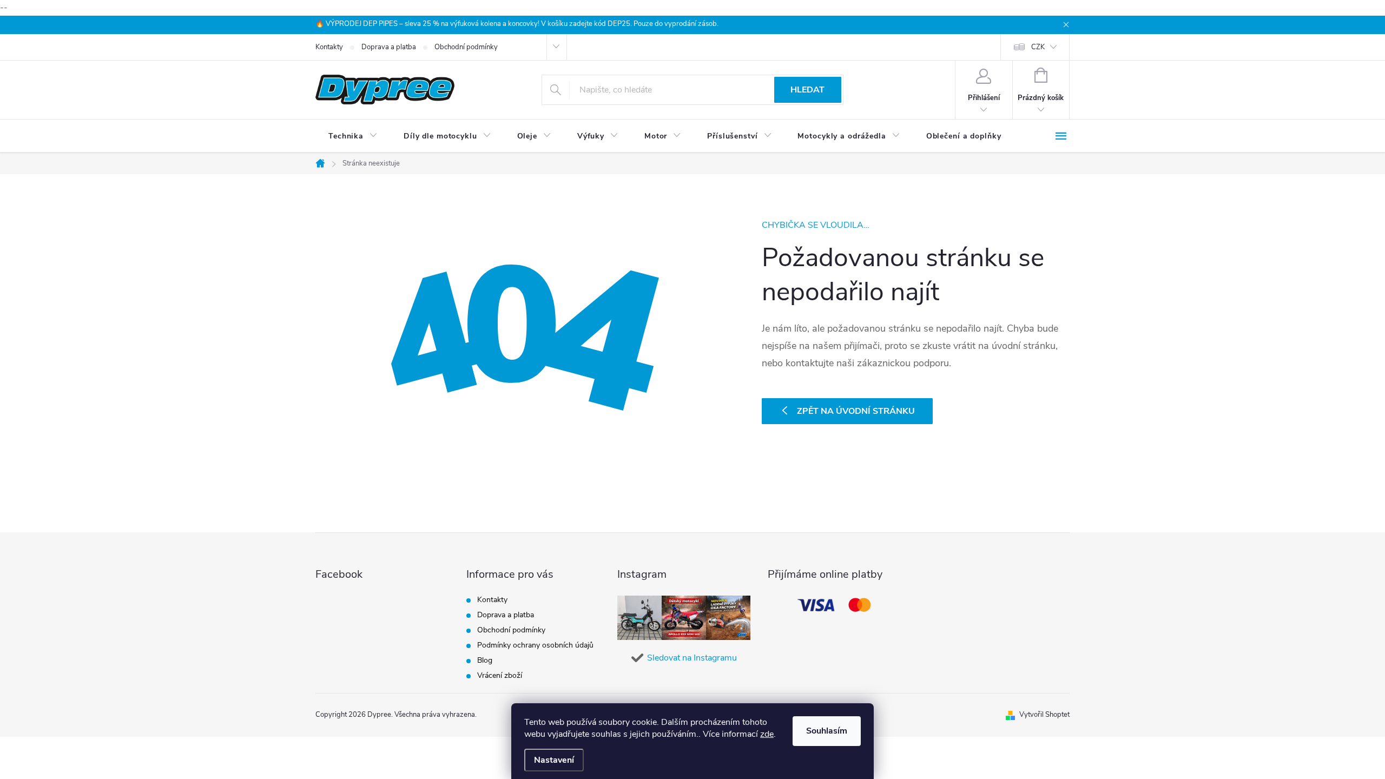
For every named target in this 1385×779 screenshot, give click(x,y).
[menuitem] (353, 136)
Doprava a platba (388, 47)
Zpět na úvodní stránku (856, 411)
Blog (484, 660)
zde (767, 734)
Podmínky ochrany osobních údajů (535, 645)
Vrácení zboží (499, 675)
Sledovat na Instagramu (692, 658)
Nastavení (554, 760)
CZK (1038, 47)
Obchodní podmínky (466, 47)
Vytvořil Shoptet (1044, 714)
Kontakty (329, 47)
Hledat (807, 90)
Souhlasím (826, 731)
